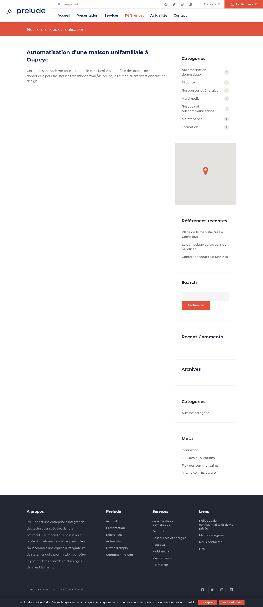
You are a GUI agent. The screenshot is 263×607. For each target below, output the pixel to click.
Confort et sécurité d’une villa (205, 257)
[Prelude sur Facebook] (166, 4)
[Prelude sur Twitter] (174, 4)
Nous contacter (210, 542)
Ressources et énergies (200, 90)
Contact (180, 15)
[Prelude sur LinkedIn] (190, 4)
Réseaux (158, 544)
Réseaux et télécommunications (198, 109)
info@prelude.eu (72, 4)
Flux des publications (198, 458)
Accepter (208, 602)
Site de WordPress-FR (199, 473)
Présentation (87, 15)
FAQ (202, 549)
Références (134, 15)
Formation (190, 127)
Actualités (159, 15)
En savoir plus (232, 602)
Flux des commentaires (200, 465)
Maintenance (192, 119)
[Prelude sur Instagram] (182, 4)
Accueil (64, 15)
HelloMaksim (79, 589)
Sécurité (188, 82)
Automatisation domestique (194, 72)
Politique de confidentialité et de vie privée (216, 524)
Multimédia (191, 98)
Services (112, 15)
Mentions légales (211, 535)
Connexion (190, 450)
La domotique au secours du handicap (204, 247)
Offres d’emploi (117, 548)
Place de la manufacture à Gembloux (202, 234)
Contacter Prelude (119, 554)
